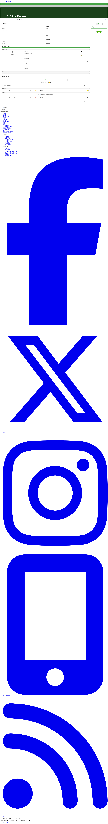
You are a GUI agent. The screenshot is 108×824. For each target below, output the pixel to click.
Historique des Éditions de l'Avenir (11, 153)
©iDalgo (1, 105)
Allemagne (41, 97)
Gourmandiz (5, 120)
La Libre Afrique (6, 121)
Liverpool (48, 39)
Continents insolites (6, 127)
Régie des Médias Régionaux (8, 131)
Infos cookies (7, 137)
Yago (4, 123)
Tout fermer (8, 85)
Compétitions (46, 79)
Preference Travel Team (7, 128)
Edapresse (4, 113)
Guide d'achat (7, 143)
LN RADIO (5, 119)
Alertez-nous (7, 150)
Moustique (4, 117)
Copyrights (7, 140)
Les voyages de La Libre (7, 126)
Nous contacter (7, 149)
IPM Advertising (6, 129)
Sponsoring (7, 154)
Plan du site (7, 142)
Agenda (4, 124)
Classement (99, 29)
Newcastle (41, 90)
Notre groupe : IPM (8, 155)
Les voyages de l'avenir (7, 125)
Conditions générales (8, 141)
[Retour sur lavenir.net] (54, 1)
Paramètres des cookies (9, 139)
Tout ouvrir (4, 85)
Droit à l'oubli (7, 138)
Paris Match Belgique (6, 116)
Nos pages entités (8, 144)
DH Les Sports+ (6, 115)
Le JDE (4, 130)
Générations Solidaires (7, 132)
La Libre (4, 114)
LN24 (4, 118)
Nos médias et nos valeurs (9, 152)
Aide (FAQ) (7, 148)
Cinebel (4, 122)
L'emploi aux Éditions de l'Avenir (11, 151)
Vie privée (7, 136)
